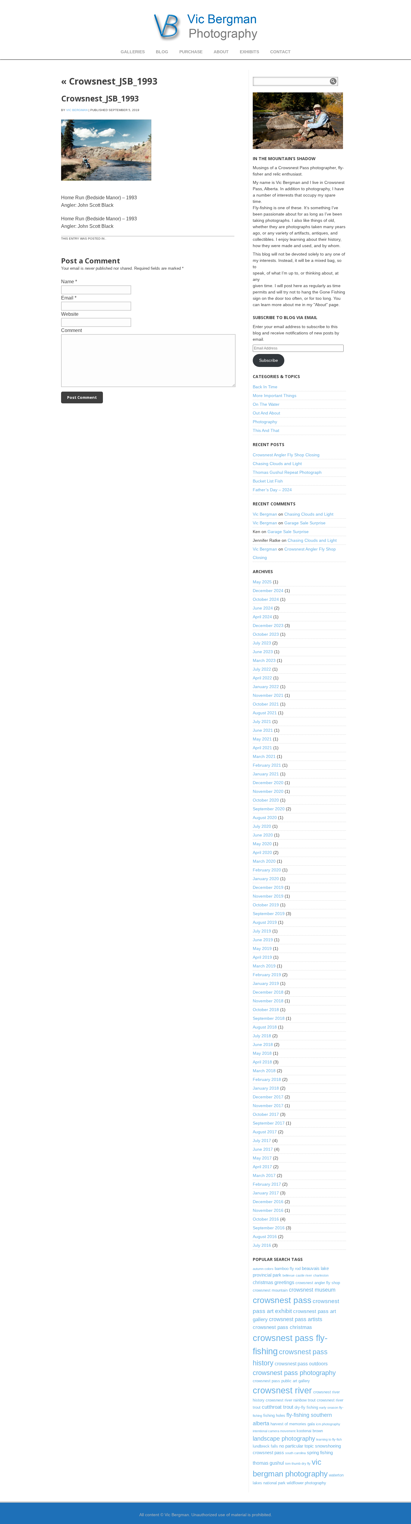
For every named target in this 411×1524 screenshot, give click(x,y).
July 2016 (262, 1245)
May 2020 (262, 843)
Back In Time (265, 386)
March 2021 (264, 756)
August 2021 (265, 712)
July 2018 (262, 1035)
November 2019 (268, 896)
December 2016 (268, 1201)
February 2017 (267, 1184)
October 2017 (266, 1114)
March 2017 (264, 1175)
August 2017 (265, 1131)
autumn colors (263, 1269)
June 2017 (263, 1149)
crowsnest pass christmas (282, 1327)
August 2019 (265, 922)
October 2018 (266, 1009)
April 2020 (262, 852)
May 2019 (262, 948)
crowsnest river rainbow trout (291, 1400)
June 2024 (263, 608)
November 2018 (268, 1000)
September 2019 (269, 913)
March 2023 (264, 660)
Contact (280, 51)
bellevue (289, 1275)
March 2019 (264, 966)
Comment (71, 330)
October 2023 (266, 634)
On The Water (266, 404)
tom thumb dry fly (298, 1463)
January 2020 (266, 878)
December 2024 (268, 590)
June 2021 (263, 730)
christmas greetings (273, 1282)
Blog (162, 51)
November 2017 (268, 1105)
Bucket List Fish (268, 481)
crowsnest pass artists (295, 1319)
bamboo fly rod (288, 1268)
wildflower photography (306, 1483)
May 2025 (262, 581)
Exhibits (249, 51)
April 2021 (262, 747)
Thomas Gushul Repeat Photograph (287, 472)
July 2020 (262, 826)
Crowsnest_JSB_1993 (109, 81)
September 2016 (269, 1227)
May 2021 (262, 739)
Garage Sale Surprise (305, 522)
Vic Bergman (77, 110)
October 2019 (266, 904)
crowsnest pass (282, 1300)
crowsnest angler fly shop (317, 1282)
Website (70, 314)
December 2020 (268, 782)
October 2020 (266, 800)
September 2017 (269, 1123)
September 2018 (269, 1018)
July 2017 (262, 1140)
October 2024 (266, 599)
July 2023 (262, 643)
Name (67, 281)
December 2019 (268, 887)
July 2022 (262, 669)
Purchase (190, 51)
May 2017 (262, 1158)
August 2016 (265, 1236)
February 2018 (267, 1079)
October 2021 (266, 704)
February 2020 (267, 870)
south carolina (295, 1453)
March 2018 (264, 1070)
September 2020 (269, 808)
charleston (321, 1275)
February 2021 (267, 765)
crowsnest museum (312, 1290)
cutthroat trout (277, 1407)
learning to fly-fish (329, 1439)
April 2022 (262, 677)
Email (67, 297)
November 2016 (268, 1210)
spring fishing (320, 1452)
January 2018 (266, 1088)
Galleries (133, 51)
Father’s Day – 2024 (272, 489)
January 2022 (266, 686)
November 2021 (268, 695)
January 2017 (266, 1192)
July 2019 (262, 931)
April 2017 (262, 1166)
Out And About (266, 413)
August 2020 (265, 817)
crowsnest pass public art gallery (281, 1381)
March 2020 (264, 861)
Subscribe (268, 360)
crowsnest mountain (270, 1290)
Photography (265, 421)
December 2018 (268, 992)
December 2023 (268, 625)
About (221, 51)
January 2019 (266, 983)
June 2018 (263, 1044)
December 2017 (268, 1096)
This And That (266, 430)
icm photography (328, 1424)
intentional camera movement (274, 1431)
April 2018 (262, 1062)
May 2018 (262, 1053)
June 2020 (263, 835)
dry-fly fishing (306, 1407)
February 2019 (267, 974)
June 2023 (263, 651)
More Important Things (274, 395)
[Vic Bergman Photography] (205, 27)
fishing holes (274, 1415)
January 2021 (266, 773)
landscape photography (284, 1438)
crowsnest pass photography (294, 1373)
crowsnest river (282, 1390)
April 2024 (262, 616)
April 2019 (262, 957)
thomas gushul (268, 1463)
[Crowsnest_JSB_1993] (106, 186)
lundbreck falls (265, 1446)
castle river (304, 1275)
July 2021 (262, 721)
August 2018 (265, 1027)
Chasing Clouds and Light (277, 463)
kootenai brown (310, 1431)
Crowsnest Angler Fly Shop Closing (286, 454)
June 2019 (263, 939)
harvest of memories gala (292, 1424)
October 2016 (266, 1219)
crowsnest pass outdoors (301, 1363)
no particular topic (296, 1446)
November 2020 (268, 791)
